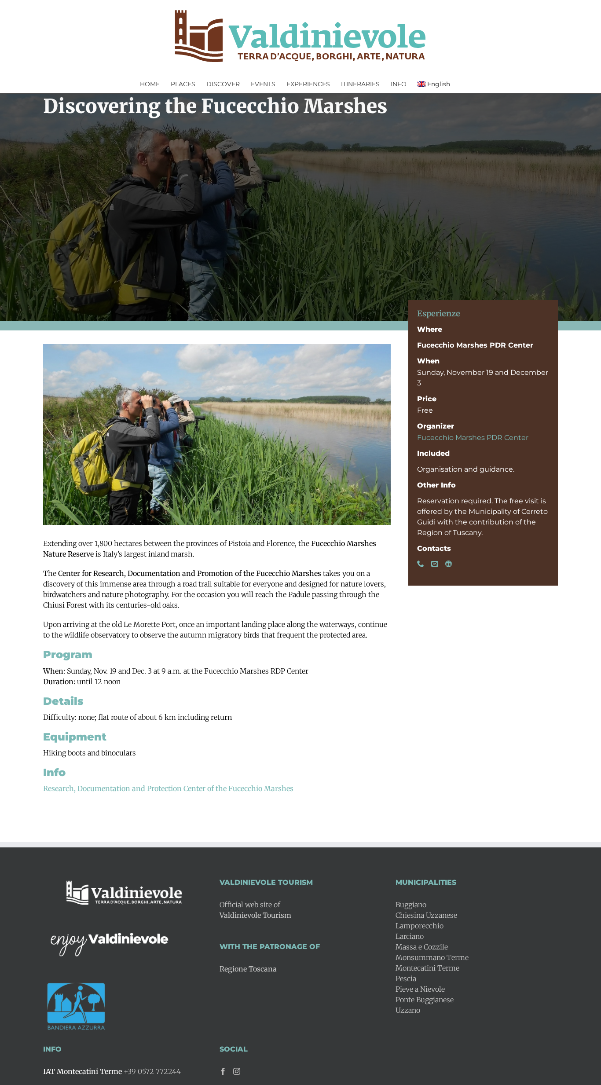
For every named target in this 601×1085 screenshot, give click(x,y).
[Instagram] (236, 1071)
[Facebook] (223, 1071)
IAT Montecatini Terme (82, 1071)
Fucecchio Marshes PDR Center (472, 437)
